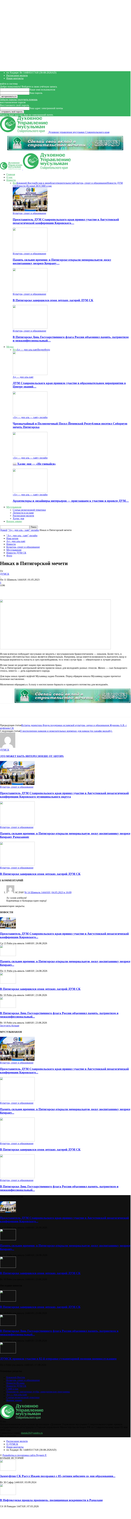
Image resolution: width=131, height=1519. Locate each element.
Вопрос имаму (14, 521)
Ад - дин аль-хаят (15, 541)
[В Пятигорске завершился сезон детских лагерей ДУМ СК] (30, 291)
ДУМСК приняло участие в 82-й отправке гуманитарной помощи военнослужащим (58, 1358)
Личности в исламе (23, 512)
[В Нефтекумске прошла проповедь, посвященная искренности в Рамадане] (8, 1494)
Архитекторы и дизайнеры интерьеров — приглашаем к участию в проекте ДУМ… (71, 500)
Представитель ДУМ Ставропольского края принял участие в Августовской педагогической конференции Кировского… (66, 221)
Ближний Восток (26, 183)
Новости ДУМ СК (16, 552)
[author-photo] (7, 747)
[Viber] (68, 590)
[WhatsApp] (34, 590)
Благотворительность (62, 183)
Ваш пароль (35, 93)
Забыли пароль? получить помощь (18, 99)
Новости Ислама (25, 185)
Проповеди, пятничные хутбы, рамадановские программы (38, 1391)
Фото (47, 349)
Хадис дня (18, 518)
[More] (91, 590)
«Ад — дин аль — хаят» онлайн (30, 417)
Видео (40, 349)
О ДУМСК (12, 1444)
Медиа (10, 346)
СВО (37, 185)
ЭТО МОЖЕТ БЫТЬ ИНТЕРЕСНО (21, 756)
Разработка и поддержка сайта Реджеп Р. (25, 1455)
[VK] (57, 590)
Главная (10, 174)
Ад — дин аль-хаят (27, 349)
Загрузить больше (9, 1025)
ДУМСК (4, 574)
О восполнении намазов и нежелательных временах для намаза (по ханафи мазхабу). (66, 731)
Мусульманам (13, 507)
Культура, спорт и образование (90, 183)
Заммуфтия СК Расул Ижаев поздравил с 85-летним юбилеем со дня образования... (57, 1476)
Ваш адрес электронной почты (46, 108)
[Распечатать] (80, 590)
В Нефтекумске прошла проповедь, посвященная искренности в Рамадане (51, 1500)
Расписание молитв (17, 75)
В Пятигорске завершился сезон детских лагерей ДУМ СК (53, 300)
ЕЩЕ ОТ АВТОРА (53, 756)
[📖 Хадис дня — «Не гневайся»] (30, 455)
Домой (3, 530)
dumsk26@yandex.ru (32, 1433)
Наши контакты (15, 78)
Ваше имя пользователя (42, 89)
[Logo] (11, 169)
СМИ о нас (46, 185)
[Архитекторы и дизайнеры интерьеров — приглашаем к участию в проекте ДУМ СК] (30, 491)
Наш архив (12, 538)
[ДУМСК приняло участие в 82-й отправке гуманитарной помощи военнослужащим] (8, 1352)
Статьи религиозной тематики (29, 510)
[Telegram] (46, 590)
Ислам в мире (42, 183)
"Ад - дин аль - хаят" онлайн (23, 530)
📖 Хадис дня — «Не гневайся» (34, 463)
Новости (11, 180)
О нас (9, 177)
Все (15, 183)
